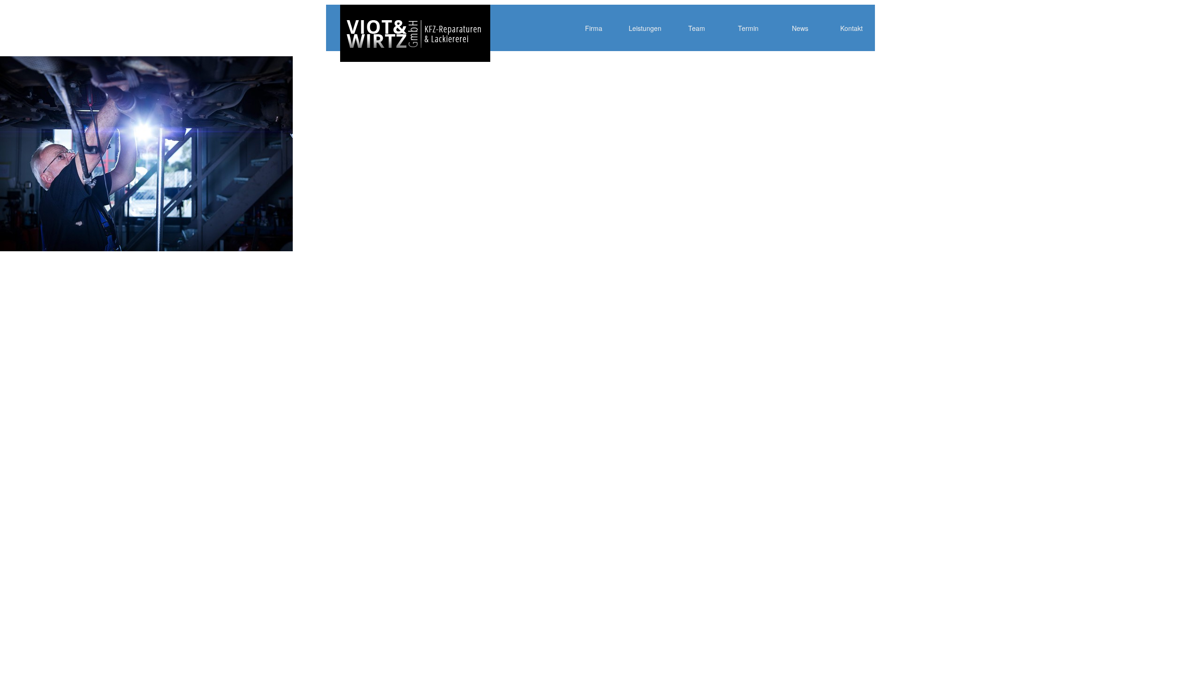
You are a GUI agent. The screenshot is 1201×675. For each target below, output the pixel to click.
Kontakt (851, 28)
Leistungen (645, 28)
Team (696, 28)
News (800, 28)
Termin (748, 28)
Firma (593, 28)
